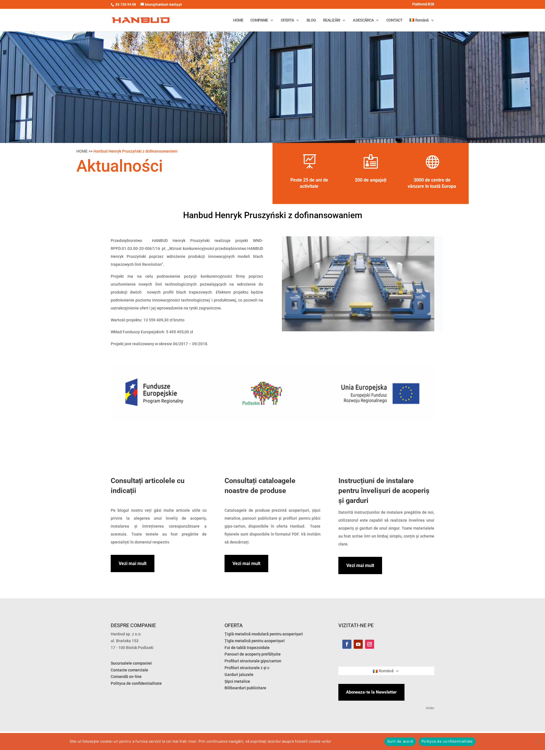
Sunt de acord (400, 741)
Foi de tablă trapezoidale (247, 647)
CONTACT (394, 20)
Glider (429, 708)
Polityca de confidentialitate (357, 741)
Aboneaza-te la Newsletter (371, 692)
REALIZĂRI (331, 20)
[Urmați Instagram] (369, 644)
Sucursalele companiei (131, 663)
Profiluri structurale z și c (247, 667)
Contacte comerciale (129, 670)
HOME (238, 20)
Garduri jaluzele (239, 674)
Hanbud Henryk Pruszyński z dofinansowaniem (135, 151)
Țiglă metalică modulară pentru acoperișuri (264, 634)
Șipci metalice (237, 681)
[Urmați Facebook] (346, 644)
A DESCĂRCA (363, 20)
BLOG (311, 20)
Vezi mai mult (132, 563)
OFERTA (287, 20)
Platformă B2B (423, 4)
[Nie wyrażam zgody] (538, 741)
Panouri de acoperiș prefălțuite (253, 654)
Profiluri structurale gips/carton (253, 661)
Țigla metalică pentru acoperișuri (255, 641)
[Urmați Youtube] (358, 644)
